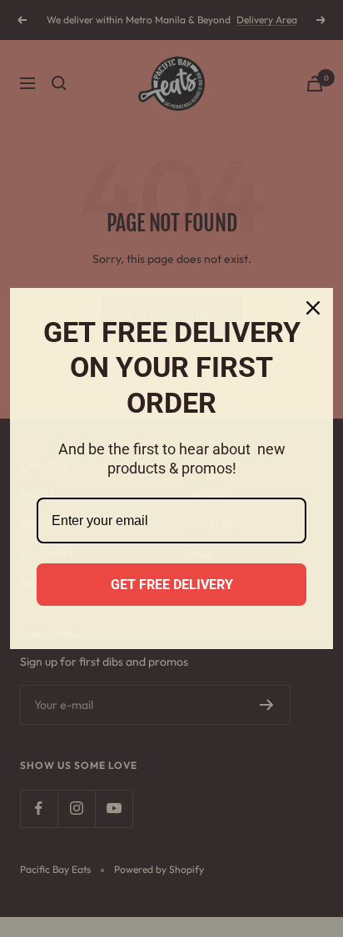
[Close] (313, 308)
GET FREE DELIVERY (172, 584)
